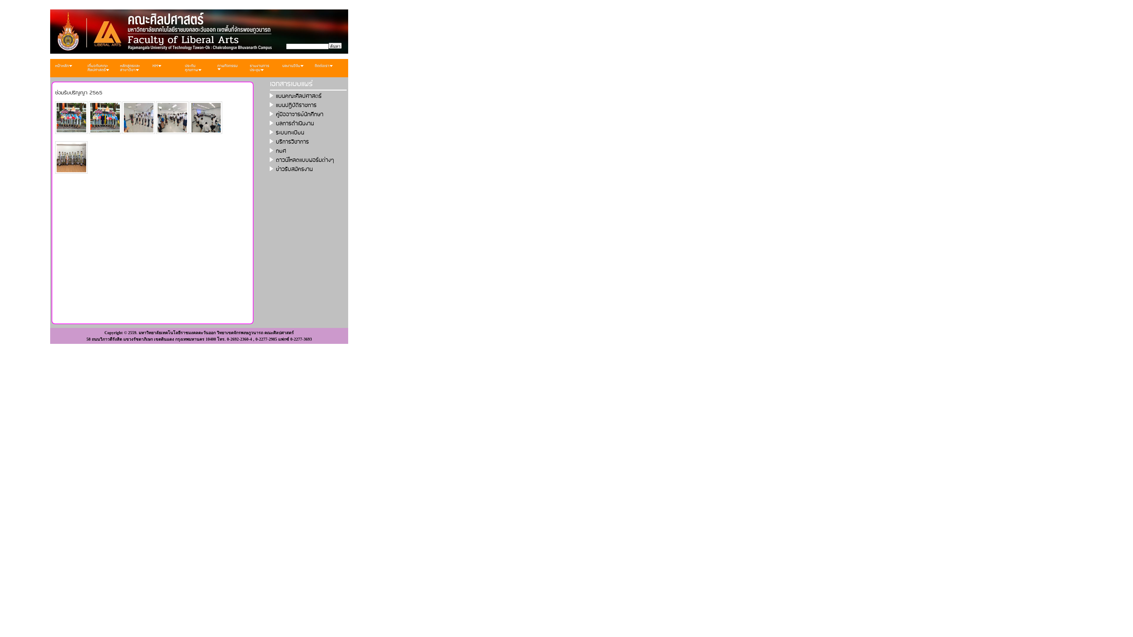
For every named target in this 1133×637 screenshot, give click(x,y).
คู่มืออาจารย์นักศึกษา (299, 114)
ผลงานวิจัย (291, 66)
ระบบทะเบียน (290, 133)
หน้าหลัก (62, 66)
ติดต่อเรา (322, 66)
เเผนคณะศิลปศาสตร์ (299, 96)
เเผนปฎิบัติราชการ (296, 105)
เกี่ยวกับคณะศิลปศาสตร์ (98, 68)
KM (155, 66)
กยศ (281, 151)
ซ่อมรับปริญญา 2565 (78, 93)
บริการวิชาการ (292, 142)
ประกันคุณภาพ (191, 68)
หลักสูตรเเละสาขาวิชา (130, 68)
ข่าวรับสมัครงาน (294, 169)
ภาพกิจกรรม (227, 66)
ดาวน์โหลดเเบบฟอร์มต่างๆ (305, 160)
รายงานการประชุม (259, 68)
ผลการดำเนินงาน (295, 123)
